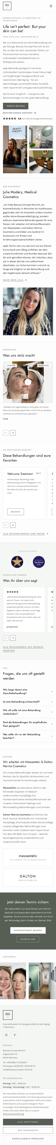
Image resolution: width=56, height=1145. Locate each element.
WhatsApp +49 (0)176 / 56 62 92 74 (19, 1066)
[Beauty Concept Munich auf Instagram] (6, 1035)
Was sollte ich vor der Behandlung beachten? (21, 736)
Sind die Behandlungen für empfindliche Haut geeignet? (25, 724)
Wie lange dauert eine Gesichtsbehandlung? (15, 691)
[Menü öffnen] (51, 6)
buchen (15, 511)
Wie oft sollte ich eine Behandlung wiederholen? (21, 712)
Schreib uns (28, 939)
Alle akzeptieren (28, 1122)
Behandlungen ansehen (18, 113)
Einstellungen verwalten (28, 1138)
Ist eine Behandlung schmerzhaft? (21, 701)
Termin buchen (16, 106)
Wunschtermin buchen (28, 930)
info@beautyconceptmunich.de (17, 1069)
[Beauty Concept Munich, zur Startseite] (24, 6)
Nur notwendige (28, 1130)
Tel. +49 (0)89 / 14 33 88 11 (15, 1062)
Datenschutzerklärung (13, 1114)
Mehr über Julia (13, 280)
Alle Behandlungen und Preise (24, 533)
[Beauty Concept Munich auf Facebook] (14, 1035)
